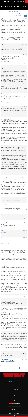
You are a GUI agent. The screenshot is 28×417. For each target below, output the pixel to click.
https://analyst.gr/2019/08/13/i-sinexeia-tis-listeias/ (7, 99)
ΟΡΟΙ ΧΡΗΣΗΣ (14, 409)
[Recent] (16, 1)
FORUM (14, 400)
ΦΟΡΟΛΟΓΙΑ (17, 373)
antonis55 (3, 230)
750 (12, 13)
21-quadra (3, 93)
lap (2, 18)
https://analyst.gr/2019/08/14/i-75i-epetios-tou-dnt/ (7, 102)
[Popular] (17, 1)
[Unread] (14, 1)
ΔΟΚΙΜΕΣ (14, 395)
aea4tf (2, 359)
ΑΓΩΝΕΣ (14, 394)
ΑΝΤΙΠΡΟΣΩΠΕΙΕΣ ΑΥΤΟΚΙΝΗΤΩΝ (8, 373)
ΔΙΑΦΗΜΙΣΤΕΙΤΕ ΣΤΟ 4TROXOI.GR (14, 413)
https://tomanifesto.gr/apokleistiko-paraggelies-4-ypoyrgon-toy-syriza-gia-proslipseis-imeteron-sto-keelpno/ (14, 301)
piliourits (3, 204)
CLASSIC (14, 396)
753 (17, 13)
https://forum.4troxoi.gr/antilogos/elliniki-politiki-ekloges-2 (11, 361)
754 (19, 13)
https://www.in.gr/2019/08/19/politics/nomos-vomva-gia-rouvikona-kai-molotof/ (10, 200)
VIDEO (14, 399)
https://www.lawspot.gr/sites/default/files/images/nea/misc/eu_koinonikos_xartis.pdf (11, 245)
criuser (2, 54)
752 (15, 13)
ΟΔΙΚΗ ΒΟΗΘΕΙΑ (22, 373)
